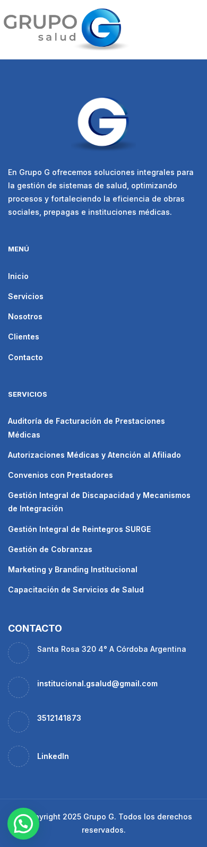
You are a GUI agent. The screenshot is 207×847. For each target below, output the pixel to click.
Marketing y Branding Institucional (72, 569)
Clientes (23, 336)
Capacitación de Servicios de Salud (76, 589)
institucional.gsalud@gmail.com (97, 683)
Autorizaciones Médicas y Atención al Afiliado (94, 454)
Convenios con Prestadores (60, 474)
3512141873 (59, 717)
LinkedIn (53, 756)
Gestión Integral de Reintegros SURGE (79, 529)
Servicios (26, 296)
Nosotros (25, 316)
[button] (23, 824)
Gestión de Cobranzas (50, 549)
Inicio (18, 276)
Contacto (25, 357)
